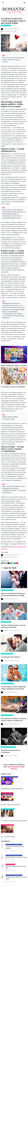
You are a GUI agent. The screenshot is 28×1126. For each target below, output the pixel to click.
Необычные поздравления (9, 776)
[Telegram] (6, 563)
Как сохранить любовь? (8, 746)
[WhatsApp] (13, 563)
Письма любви (10, 864)
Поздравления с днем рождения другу (12, 788)
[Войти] (24, 2)
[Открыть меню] (3, 2)
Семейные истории (7, 825)
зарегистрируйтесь (14, 767)
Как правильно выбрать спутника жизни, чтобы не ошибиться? (14, 719)
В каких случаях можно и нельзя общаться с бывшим (13, 626)
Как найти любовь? (7, 653)
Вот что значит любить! (8, 836)
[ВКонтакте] (2, 563)
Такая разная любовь (8, 808)
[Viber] (11, 563)
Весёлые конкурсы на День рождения (16, 857)
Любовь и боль (6, 25)
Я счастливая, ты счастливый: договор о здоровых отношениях (13, 688)
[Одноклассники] (4, 563)
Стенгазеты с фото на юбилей (13, 387)
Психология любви (7, 590)
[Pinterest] (17, 563)
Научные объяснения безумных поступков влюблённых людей (13, 594)
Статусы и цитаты (7, 792)
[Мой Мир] (15, 563)
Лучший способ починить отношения (10, 751)
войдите (14, 769)
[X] (8, 563)
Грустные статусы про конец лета (10, 804)
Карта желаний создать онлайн (14, 365)
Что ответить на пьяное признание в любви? (14, 820)
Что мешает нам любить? (10, 657)
